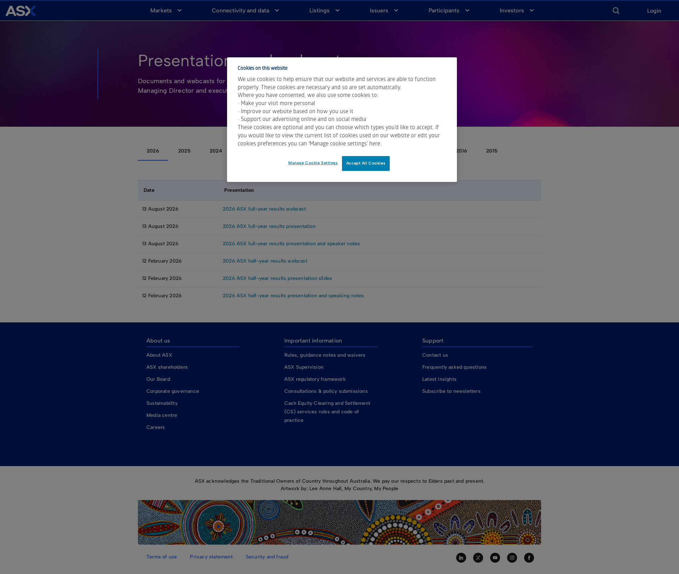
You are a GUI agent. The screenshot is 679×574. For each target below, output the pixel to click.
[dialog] (342, 119)
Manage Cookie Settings (313, 162)
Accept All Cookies (365, 163)
